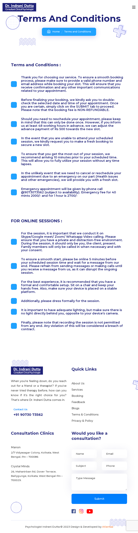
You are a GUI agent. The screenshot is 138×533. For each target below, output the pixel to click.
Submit (99, 498)
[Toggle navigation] (133, 7)
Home (56, 31)
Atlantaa (107, 526)
